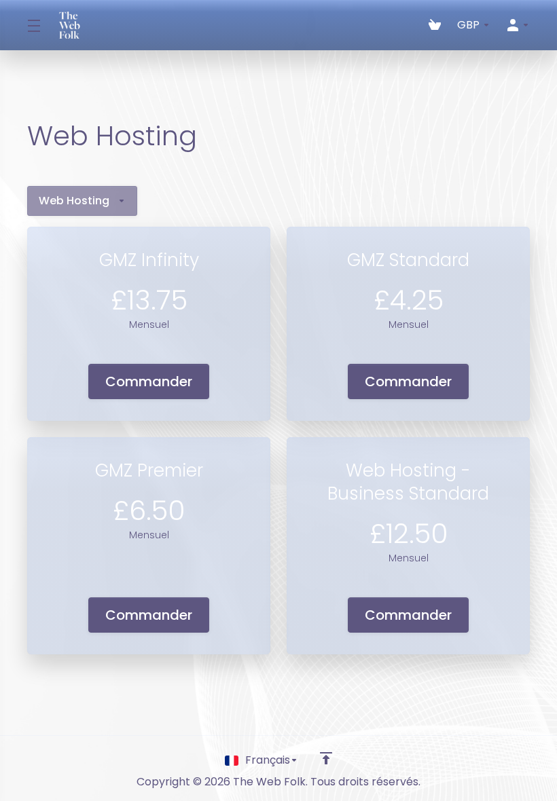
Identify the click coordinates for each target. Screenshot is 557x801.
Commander (148, 381)
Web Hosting (74, 200)
